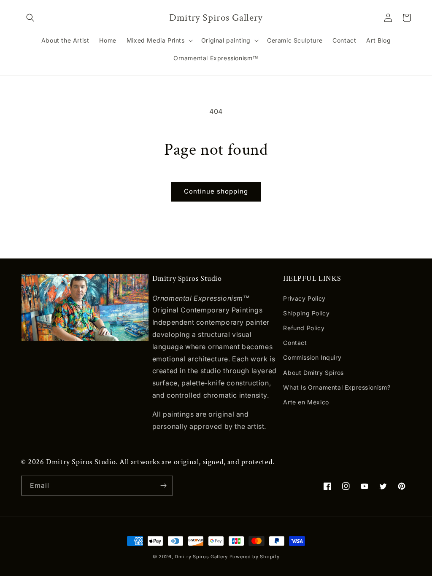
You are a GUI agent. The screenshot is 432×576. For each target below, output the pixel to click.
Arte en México (306, 402)
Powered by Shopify (255, 557)
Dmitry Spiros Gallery (201, 557)
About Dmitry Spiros (313, 372)
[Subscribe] (163, 485)
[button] (30, 17)
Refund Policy (303, 327)
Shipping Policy (306, 313)
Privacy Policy (304, 298)
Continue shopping (216, 191)
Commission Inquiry (312, 357)
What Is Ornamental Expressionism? (336, 387)
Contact (295, 342)
